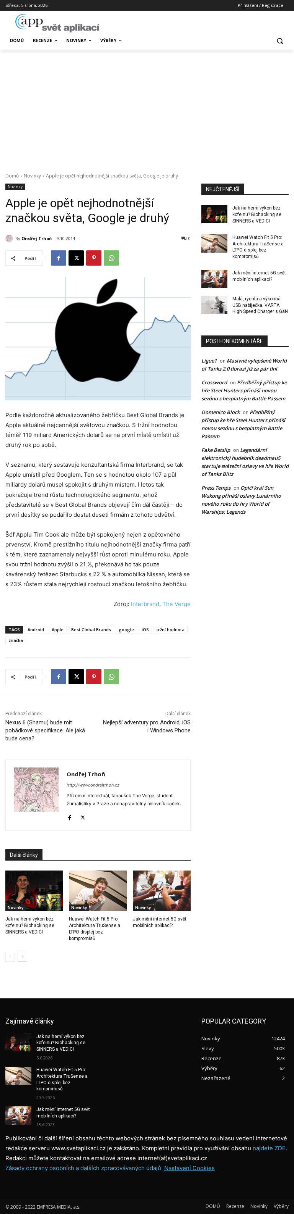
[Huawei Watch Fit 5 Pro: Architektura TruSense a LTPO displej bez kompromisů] (98, 891)
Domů (12, 176)
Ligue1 (209, 360)
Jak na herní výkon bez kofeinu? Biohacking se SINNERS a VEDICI (29, 925)
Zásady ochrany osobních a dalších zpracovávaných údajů (83, 1168)
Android (36, 629)
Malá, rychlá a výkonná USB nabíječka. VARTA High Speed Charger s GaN (260, 305)
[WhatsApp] (111, 258)
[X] (76, 258)
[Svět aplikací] (57, 23)
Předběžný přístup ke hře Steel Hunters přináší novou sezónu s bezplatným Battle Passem (244, 390)
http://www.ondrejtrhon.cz (93, 785)
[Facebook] (58, 258)
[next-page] (22, 957)
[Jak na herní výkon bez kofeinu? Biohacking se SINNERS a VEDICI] (34, 891)
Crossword (214, 382)
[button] (280, 41)
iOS (145, 629)
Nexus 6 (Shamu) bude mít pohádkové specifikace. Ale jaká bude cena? (45, 730)
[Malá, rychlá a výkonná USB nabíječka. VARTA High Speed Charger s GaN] (214, 305)
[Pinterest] (93, 258)
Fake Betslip (215, 450)
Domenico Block (220, 412)
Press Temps (215, 487)
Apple (58, 629)
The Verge (176, 604)
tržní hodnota (171, 629)
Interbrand (145, 604)
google (126, 629)
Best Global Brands (91, 629)
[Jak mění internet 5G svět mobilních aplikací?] (162, 891)
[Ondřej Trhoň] (10, 238)
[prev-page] (10, 957)
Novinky (32, 176)
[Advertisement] (147, 106)
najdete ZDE (269, 1148)
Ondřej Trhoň (36, 238)
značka (15, 640)
